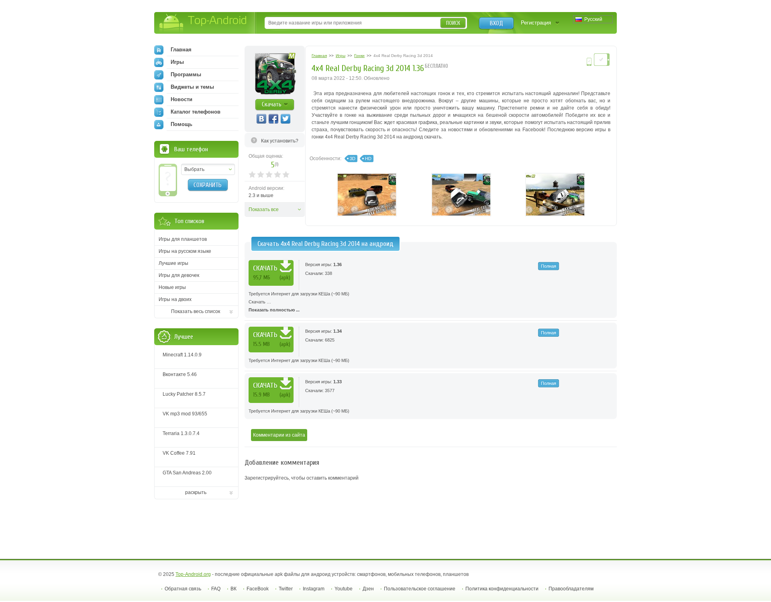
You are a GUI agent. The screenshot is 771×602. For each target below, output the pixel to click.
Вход (496, 23)
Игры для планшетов (183, 239)
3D (352, 158)
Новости (181, 99)
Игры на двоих (175, 299)
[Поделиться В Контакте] (261, 119)
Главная (181, 50)
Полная (548, 266)
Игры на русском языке (185, 251)
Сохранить (208, 185)
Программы (186, 74)
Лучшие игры (173, 263)
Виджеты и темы (192, 87)
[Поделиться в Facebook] (273, 119)
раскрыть (195, 492)
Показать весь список (195, 311)
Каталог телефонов (195, 112)
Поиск (453, 23)
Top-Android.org (193, 574)
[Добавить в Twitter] (285, 119)
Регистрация (536, 23)
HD (368, 158)
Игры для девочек (179, 275)
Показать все (264, 209)
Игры (177, 62)
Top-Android (203, 23)
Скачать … (299, 301)
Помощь (181, 124)
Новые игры (172, 287)
